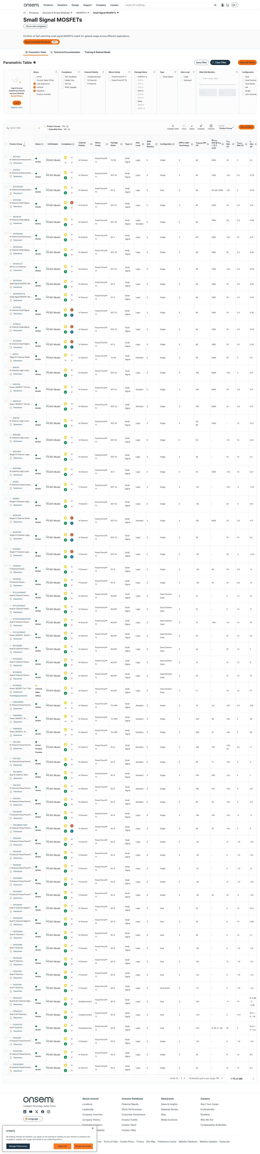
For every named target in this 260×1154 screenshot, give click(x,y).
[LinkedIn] (25, 1111)
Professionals (207, 1109)
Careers (205, 1098)
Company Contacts (92, 1125)
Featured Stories (169, 1109)
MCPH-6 (141, 108)
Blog (163, 1114)
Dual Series (250, 84)
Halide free (69, 80)
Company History (91, 1119)
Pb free (68, 84)
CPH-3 (140, 80)
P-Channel (91, 84)
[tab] (35, 52)
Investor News (129, 1125)
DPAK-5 (141, 105)
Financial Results (130, 1104)
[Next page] (253, 1078)
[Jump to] (184, 1078)
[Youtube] (31, 1111)
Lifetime (40, 87)
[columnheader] (21, 144)
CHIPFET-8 (142, 77)
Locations (87, 1104)
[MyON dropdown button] (223, 5)
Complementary (94, 77)
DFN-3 (140, 91)
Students (205, 1114)
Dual (247, 77)
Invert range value (210, 78)
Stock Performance (132, 1109)
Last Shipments (43, 84)
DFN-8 (140, 98)
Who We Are (207, 1119)
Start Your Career (210, 1104)
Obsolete (40, 91)
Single (248, 91)
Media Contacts (169, 1119)
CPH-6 (140, 87)
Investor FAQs (129, 1130)
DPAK (140, 101)
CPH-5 (140, 84)
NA (246, 87)
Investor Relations (132, 1098)
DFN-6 (140, 94)
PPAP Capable (71, 87)
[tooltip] (34, 62)
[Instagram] (48, 1111)
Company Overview (92, 1114)
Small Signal (168, 77)
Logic (186, 77)
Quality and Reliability (93, 1130)
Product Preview (44, 94)
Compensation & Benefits (213, 1125)
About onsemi (90, 1098)
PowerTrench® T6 (119, 80)
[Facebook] (43, 1111)
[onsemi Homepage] (31, 5)
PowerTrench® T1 (119, 77)
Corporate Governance (133, 1114)
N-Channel (92, 80)
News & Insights (169, 1104)
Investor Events (130, 1119)
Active (39, 77)
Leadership (88, 1109)
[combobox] (168, 5)
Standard (187, 80)
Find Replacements (18, 696)
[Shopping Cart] (228, 5)
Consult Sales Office (45, 80)
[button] (215, 5)
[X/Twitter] (37, 1111)
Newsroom (167, 1098)
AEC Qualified (70, 77)
